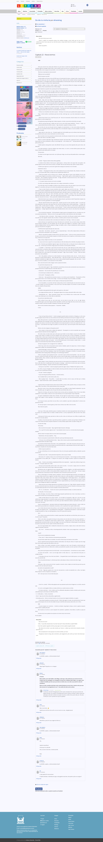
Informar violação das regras (42, 784)
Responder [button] (39, 658)
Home (18, 1)
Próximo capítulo (50, 645)
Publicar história (39, 1)
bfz (40, 771)
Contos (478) (19, 67)
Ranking (56, 824)
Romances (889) (20, 65)
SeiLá (41, 704)
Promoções (40, 11)
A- (40, 57)
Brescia (41, 673)
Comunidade (32, 11)
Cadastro (33, 1)
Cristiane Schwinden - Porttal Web (33, 840)
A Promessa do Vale (25, 112)
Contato (80, 11)
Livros (67, 11)
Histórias (25, 11)
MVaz (41, 737)
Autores (56, 826)
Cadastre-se (44, 822)
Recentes (22, 1)
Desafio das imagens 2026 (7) (22, 78)
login (39, 643)
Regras (69, 817)
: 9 (41, 24)
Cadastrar (74, 6)
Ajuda (69, 819)
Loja (62, 11)
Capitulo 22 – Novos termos (42, 14)
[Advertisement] (56, 6)
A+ (36, 57)
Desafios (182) (19, 73)
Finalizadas (28, 1)
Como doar (56, 11)
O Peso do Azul (24, 136)
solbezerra (42, 717)
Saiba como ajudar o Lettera (21, 42)
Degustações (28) (20, 76)
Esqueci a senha (45, 820)
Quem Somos (71, 821)
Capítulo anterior (39, 645)
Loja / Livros (71, 825)
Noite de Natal (24, 142)
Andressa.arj (26, 37)
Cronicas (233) (19, 71)
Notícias (19, 47)
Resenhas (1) (19, 82)
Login (73, 4)
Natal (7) (18, 80)
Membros (56, 828)
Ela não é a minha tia (31, 14)
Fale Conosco (71, 829)
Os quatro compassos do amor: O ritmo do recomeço (26, 107)
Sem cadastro (42, 652)
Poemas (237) (19, 69)
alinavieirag (57, 20)
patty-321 (42, 663)
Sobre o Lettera (48, 11)
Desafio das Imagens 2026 (22, 56)
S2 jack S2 (42, 760)
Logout (43, 824)
